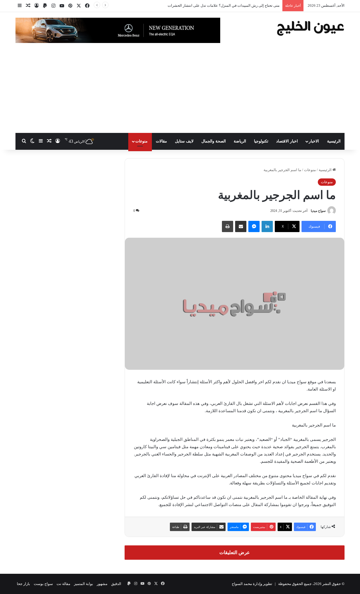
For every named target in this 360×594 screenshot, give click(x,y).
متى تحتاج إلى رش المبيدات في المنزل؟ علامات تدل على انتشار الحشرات (224, 5)
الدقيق (116, 584)
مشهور (102, 584)
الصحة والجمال (213, 141)
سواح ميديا (318, 211)
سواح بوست (43, 584)
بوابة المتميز (83, 584)
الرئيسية (334, 141)
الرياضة (240, 141)
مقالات (161, 141)
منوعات (141, 141)
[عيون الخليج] (310, 28)
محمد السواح (242, 584)
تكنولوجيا (261, 141)
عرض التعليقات (234, 552)
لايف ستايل (184, 141)
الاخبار (314, 141)
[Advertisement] (180, 90)
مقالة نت (63, 584)
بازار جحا (23, 584)
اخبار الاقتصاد (287, 141)
